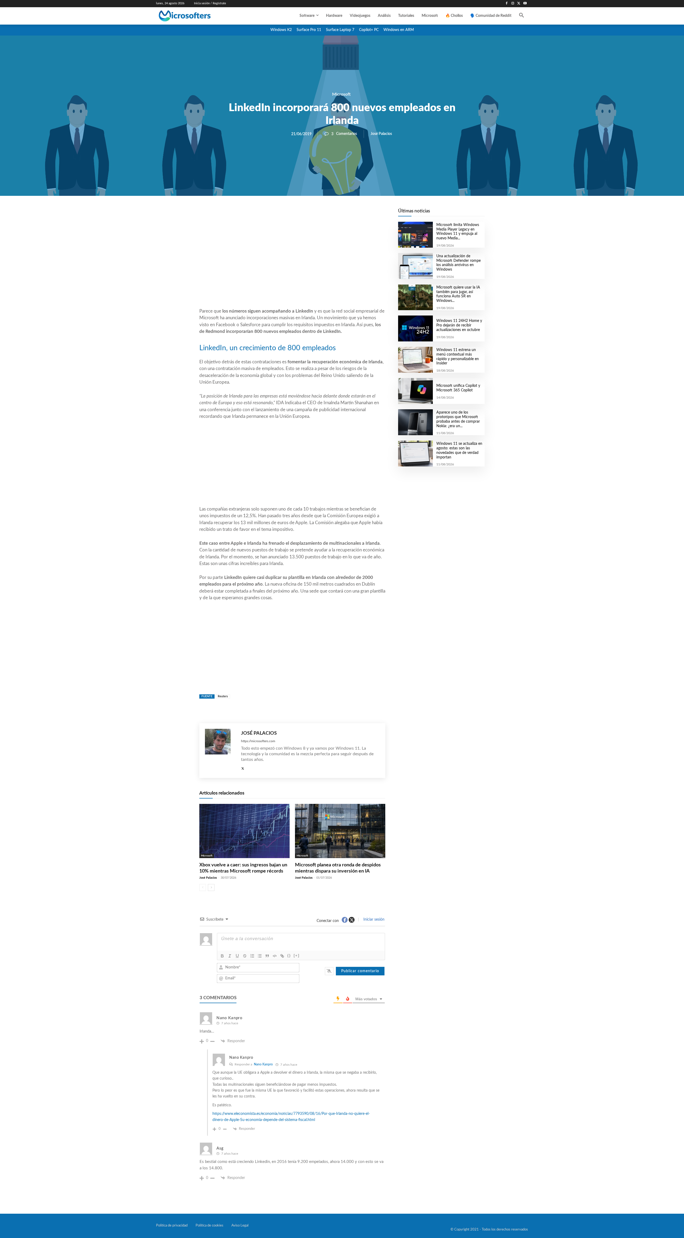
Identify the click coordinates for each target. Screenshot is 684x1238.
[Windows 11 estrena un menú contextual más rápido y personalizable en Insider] (415, 360)
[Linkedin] (322, 214)
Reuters (223, 696)
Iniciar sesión (373, 919)
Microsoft (341, 94)
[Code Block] (274, 956)
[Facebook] (507, 4)
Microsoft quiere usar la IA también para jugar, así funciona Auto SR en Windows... (458, 294)
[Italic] (230, 956)
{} (289, 955)
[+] (297, 955)
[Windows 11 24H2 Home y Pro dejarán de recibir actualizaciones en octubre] (415, 328)
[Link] (282, 956)
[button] (521, 15)
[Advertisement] (292, 264)
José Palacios (381, 134)
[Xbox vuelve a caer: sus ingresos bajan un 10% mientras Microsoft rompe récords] (244, 831)
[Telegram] (335, 214)
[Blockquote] (267, 956)
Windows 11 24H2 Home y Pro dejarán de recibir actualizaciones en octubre (459, 325)
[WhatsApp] (310, 214)
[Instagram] (513, 4)
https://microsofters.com (258, 741)
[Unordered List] (259, 956)
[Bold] (222, 956)
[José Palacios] (220, 750)
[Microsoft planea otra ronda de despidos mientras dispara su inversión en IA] (340, 831)
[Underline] (237, 956)
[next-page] (211, 887)
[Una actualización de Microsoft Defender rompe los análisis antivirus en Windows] (415, 266)
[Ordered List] (252, 956)
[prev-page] (202, 887)
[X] (519, 4)
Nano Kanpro (263, 1064)
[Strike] (244, 956)
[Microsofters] (197, 16)
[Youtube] (525, 4)
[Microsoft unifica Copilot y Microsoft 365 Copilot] (415, 391)
